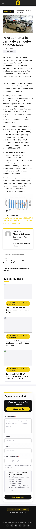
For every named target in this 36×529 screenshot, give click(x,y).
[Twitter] (24, 525)
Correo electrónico (11, 456)
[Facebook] (16, 525)
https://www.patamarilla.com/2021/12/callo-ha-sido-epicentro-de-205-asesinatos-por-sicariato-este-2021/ (18, 220)
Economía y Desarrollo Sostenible (23, 11)
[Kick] (11, 525)
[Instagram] (20, 525)
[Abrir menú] (3, 2)
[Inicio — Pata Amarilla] (18, 2)
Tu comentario (10, 416)
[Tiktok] (28, 525)
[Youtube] (7, 525)
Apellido (7, 446)
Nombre (7, 436)
